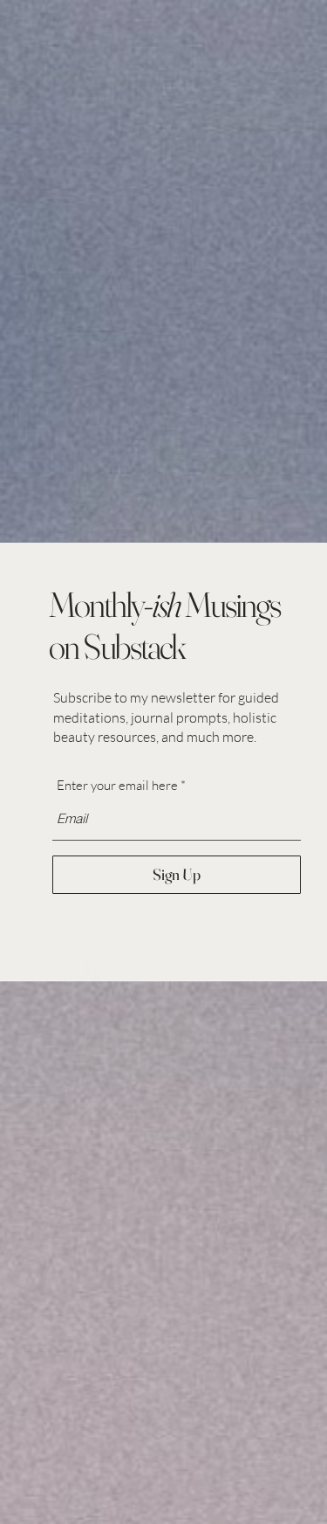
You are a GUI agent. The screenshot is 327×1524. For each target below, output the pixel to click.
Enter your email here (117, 785)
